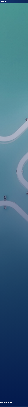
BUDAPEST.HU (6, 1)
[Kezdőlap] (2, 1)
